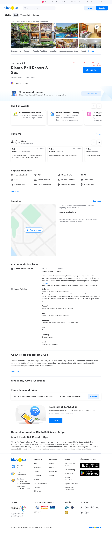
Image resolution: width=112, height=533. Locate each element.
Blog (35, 464)
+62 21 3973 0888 (23, 489)
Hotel (12, 21)
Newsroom (37, 468)
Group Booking (70, 470)
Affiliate (36, 479)
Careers (36, 472)
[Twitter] (87, 507)
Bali (18, 21)
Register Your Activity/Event (69, 489)
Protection (37, 487)
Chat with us (21, 468)
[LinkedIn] (92, 507)
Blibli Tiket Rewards (78, 2)
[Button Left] (93, 142)
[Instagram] (81, 512)
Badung (23, 21)
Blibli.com (37, 491)
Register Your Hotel (71, 484)
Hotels (51, 468)
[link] (90, 8)
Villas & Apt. (53, 472)
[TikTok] (87, 512)
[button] (33, 230)
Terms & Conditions (68, 479)
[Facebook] (81, 507)
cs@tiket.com (21, 475)
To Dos (51, 475)
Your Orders (91, 2)
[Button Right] (99, 142)
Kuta (29, 21)
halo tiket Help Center (70, 465)
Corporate (37, 475)
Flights (51, 464)
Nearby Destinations (67, 212)
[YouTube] (97, 507)
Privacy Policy (69, 474)
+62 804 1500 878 (23, 484)
